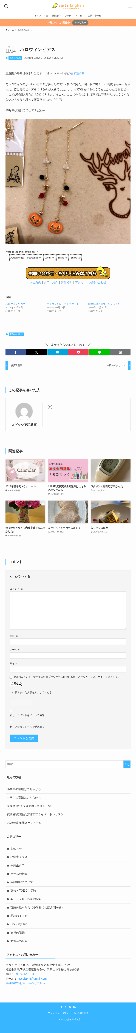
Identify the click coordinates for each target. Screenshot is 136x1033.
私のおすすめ (18, 915)
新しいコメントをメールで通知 (27, 715)
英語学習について (21, 882)
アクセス (80, 282)
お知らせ (16, 848)
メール (15, 649)
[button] (15, 352)
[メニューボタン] (130, 6)
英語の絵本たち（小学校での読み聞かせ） (37, 907)
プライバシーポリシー (59, 1013)
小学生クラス (18, 856)
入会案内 (35, 282)
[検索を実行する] (127, 764)
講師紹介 (66, 282)
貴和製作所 (78, 73)
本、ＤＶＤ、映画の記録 (26, 898)
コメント (16, 588)
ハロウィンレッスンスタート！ (64, 304)
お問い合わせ (97, 282)
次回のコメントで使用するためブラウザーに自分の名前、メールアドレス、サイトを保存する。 (66, 676)
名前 (14, 635)
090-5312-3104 (24, 974)
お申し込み (80, 22)
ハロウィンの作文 (15, 304)
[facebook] (61, 1007)
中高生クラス (18, 865)
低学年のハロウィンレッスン (104, 304)
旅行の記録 (17, 932)
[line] (70, 1007)
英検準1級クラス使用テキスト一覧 (29, 805)
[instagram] (50, 407)
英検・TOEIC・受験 (23, 890)
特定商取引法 (81, 1013)
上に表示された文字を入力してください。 (33, 692)
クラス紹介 (51, 282)
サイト (13, 663)
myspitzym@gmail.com (32, 978)
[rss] (74, 1007)
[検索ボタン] (6, 6)
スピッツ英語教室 (24, 425)
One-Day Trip (18, 924)
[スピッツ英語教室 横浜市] (68, 6)
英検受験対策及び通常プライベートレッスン (35, 814)
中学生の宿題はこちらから (24, 797)
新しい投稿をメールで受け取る (27, 726)
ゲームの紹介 (18, 873)
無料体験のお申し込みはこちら (25, 983)
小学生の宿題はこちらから (24, 789)
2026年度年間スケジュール (24, 822)
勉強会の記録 (15, 58)
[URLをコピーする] (120, 352)
